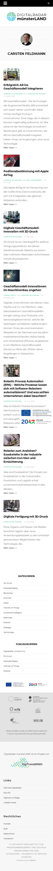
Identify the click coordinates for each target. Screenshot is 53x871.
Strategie (7, 627)
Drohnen (7, 598)
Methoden (8, 618)
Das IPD (7, 793)
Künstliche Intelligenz (13, 613)
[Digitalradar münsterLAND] (26, 16)
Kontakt (7, 824)
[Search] (48, 3)
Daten (6, 603)
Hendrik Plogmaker (13, 94)
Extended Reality (11, 588)
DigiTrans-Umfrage (12, 798)
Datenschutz (9, 834)
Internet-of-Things (11, 608)
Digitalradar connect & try (14, 651)
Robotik (7, 622)
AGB (5, 829)
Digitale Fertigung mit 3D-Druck (26, 516)
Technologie (9, 632)
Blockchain (8, 593)
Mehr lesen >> (10, 147)
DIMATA (33, 860)
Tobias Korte (10, 295)
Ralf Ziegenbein (34, 180)
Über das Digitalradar (12, 788)
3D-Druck (8, 583)
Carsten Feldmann (37, 94)
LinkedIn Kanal (10, 803)
